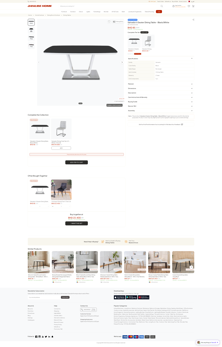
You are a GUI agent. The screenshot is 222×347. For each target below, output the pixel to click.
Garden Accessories (128, 310)
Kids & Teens (179, 308)
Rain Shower (135, 318)
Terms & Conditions (59, 317)
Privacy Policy (58, 324)
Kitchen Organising (119, 316)
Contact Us (57, 308)
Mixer (129, 318)
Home (30, 15)
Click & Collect (58, 315)
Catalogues (31, 320)
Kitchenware (179, 314)
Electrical (153, 316)
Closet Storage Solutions (121, 322)
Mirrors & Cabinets (161, 318)
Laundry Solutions (168, 320)
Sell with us (168, 1)
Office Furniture (188, 308)
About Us (30, 308)
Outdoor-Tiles (163, 322)
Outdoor (179, 312)
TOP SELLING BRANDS (144, 316)
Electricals (185, 312)
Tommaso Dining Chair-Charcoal (61, 201)
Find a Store (31, 313)
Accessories (131, 320)
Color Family (132, 65)
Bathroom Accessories (156, 320)
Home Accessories (176, 310)
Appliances (134, 316)
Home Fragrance (118, 312)
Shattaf (145, 318)
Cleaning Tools (178, 320)
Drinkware (128, 316)
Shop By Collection (171, 312)
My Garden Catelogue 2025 (163, 310)
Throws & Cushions (159, 314)
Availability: (134, 54)
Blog (29, 315)
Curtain (167, 314)
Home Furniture (39, 15)
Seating (173, 308)
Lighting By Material (159, 312)
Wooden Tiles (184, 322)
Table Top (173, 314)
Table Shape (132, 69)
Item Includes (132, 72)
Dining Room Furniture (53, 15)
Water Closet (145, 320)
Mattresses (146, 308)
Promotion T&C (58, 329)
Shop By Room (149, 312)
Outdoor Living (118, 310)
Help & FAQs (57, 313)
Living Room (127, 308)
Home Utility (166, 316)
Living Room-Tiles (153, 322)
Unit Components (134, 78)
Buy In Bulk (175, 1)
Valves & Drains (185, 318)
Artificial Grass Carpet (141, 310)
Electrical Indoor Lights (180, 316)
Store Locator (183, 1)
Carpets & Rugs (149, 314)
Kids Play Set (151, 310)
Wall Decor (185, 310)
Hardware (159, 316)
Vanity (141, 318)
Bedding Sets (117, 314)
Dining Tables (67, 15)
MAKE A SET (144, 32)
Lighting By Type (140, 312)
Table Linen (125, 314)
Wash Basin (117, 320)
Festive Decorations (129, 312)
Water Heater (151, 318)
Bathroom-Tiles (143, 322)
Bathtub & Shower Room (173, 318)
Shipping (56, 311)
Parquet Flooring (118, 324)
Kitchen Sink (124, 320)
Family (130, 62)
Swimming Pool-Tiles (174, 322)
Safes (171, 316)
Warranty (131, 75)
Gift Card (153, 1)
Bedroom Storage (155, 308)
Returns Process (58, 322)
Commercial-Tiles (133, 322)
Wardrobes (163, 308)
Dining (169, 308)
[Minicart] (193, 6)
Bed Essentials (133, 314)
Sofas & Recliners (118, 308)
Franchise (30, 311)
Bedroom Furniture (137, 308)
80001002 (33, 1)
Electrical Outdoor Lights (121, 318)
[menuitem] (64, 11)
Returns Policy (58, 320)
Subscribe (65, 297)
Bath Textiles (141, 314)
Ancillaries (138, 320)
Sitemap (30, 317)
